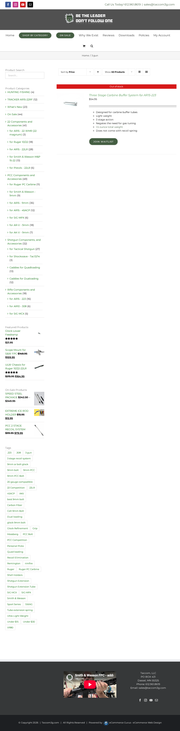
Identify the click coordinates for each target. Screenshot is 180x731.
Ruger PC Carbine (29, 569)
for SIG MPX (16, 217)
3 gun (28, 452)
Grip (35, 528)
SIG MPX (26, 592)
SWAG (29, 604)
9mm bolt (13, 470)
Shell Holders (14, 575)
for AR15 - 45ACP (19, 210)
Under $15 (12, 621)
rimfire (29, 563)
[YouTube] (151, 700)
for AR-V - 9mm (19, 225)
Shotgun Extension (18, 581)
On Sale (12, 114)
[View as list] (146, 72)
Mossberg (12, 534)
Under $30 (29, 621)
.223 (9, 452)
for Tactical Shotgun (22, 249)
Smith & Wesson (16, 598)
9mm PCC (29, 470)
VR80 (10, 627)
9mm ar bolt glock (17, 464)
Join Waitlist (103, 141)
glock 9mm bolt (16, 522)
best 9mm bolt (15, 499)
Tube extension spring (20, 610)
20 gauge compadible (20, 482)
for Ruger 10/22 (18, 142)
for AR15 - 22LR (18, 149)
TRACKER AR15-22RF (20, 99)
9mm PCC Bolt (15, 476)
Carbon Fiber (14, 505)
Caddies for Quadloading (24, 267)
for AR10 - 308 (18, 306)
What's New (14, 106)
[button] (92, 46)
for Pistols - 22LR (19, 167)
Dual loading (14, 516)
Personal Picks (15, 546)
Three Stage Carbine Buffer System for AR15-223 (122, 95)
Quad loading (15, 551)
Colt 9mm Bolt (15, 511)
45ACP (11, 493)
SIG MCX (12, 592)
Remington (13, 563)
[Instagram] (145, 700)
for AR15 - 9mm (19, 202)
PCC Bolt (28, 534)
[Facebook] (140, 700)
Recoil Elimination (17, 557)
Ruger (10, 569)
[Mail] (156, 700)
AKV (21, 493)
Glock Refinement (17, 528)
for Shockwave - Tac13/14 (24, 256)
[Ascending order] (98, 72)
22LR (32, 487)
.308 (18, 452)
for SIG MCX (16, 313)
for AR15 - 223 (17, 298)
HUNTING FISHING (18, 92)
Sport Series (14, 604)
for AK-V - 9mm (19, 232)
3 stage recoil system (19, 458)
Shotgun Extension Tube (21, 586)
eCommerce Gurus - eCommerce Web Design (135, 722)
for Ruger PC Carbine (22, 184)
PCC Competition (17, 540)
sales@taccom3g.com (159, 4)
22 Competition (16, 487)
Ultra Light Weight (17, 616)
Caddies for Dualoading (23, 278)
